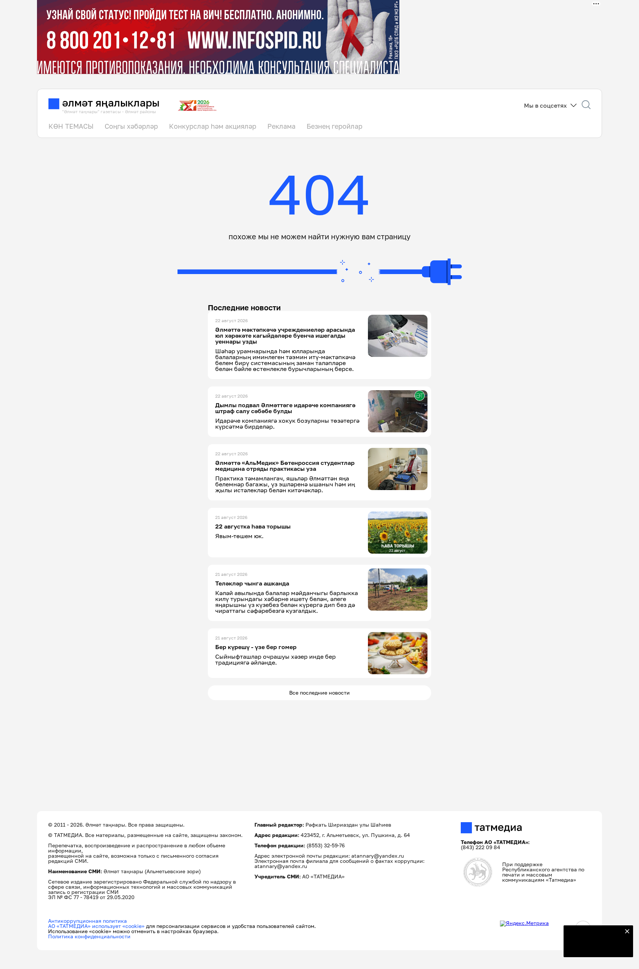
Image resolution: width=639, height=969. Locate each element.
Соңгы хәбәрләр (131, 126)
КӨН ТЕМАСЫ (71, 126)
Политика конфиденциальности (89, 936)
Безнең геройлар (334, 126)
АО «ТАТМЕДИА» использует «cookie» (96, 926)
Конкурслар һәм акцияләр (212, 126)
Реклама (281, 126)
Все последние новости (319, 692)
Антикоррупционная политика (87, 921)
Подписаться (594, 947)
